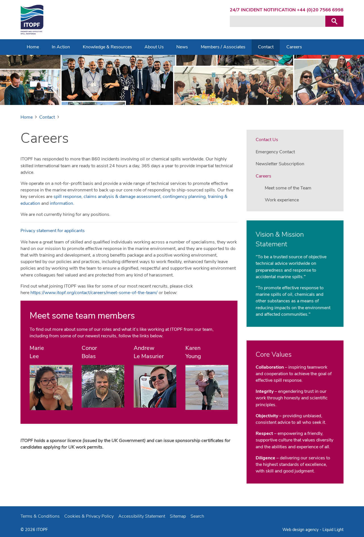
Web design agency (301, 529)
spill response (67, 196)
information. (62, 203)
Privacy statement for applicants (52, 231)
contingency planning (184, 196)
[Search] (334, 21)
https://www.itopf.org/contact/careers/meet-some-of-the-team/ (93, 293)
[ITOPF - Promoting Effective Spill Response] (32, 20)
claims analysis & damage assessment (122, 196)
